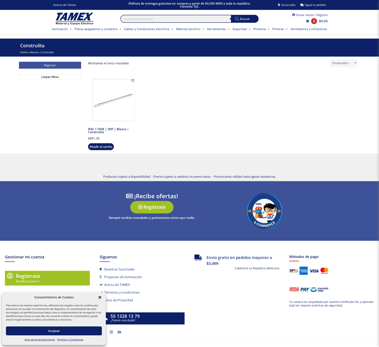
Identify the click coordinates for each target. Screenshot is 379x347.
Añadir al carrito (100, 147)
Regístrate (28, 275)
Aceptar (54, 331)
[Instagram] (111, 332)
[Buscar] (245, 19)
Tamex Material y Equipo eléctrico (74, 19)
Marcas (34, 52)
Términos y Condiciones (70, 339)
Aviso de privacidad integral (39, 339)
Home (23, 52)
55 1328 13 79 (125, 316)
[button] (100, 297)
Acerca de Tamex (64, 5)
